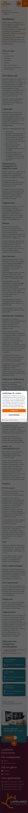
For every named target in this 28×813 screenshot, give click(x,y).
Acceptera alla (14, 410)
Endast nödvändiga (14, 415)
